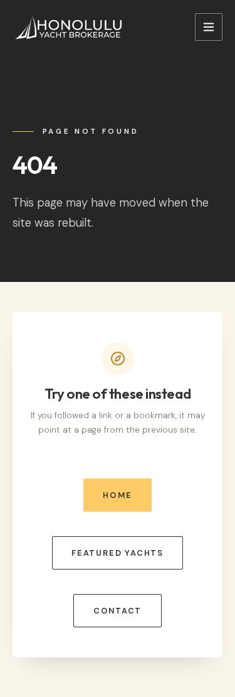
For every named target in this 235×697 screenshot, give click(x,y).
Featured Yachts (117, 553)
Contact (117, 610)
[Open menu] (208, 27)
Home (117, 495)
